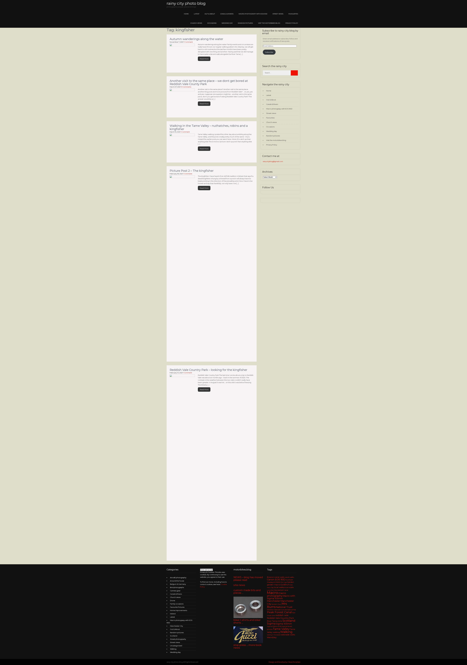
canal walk (279, 577)
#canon (270, 577)
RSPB (280, 621)
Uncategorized (176, 646)
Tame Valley (281, 629)
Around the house (177, 581)
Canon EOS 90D (276, 579)
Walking (173, 649)
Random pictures (245, 23)
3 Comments (186, 87)
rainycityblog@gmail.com (273, 161)
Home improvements (178, 610)
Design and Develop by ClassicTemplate (284, 662)
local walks (279, 587)
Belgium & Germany (178, 584)
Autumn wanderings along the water (196, 39)
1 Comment (188, 42)
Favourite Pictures (177, 607)
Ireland (172, 614)
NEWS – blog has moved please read (248, 578)
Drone (172, 601)
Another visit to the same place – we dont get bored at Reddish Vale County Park (209, 82)
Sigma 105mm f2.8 (274, 626)
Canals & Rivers (226, 14)
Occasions (211, 23)
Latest (196, 14)
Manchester (273, 601)
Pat (294, 610)
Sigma (271, 623)
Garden (290, 582)
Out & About (210, 14)
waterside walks (287, 635)
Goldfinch (285, 585)
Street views (278, 14)
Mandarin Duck (276, 604)
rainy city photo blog (186, 3)
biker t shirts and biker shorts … (247, 621)
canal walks (289, 577)
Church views (196, 23)
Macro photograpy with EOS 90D (253, 14)
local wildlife (289, 587)
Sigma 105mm (284, 623)
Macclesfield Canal (281, 590)
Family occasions (176, 604)
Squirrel (284, 626)
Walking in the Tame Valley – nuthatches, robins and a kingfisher (209, 127)
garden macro (273, 585)
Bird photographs (177, 587)
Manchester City (176, 626)
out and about (287, 610)
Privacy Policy (291, 23)
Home (186, 14)
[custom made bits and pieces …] (248, 617)
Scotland (173, 636)
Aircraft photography (178, 578)
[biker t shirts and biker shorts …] (248, 642)
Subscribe (269, 52)
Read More (204, 59)
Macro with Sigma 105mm (281, 597)
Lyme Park (270, 590)
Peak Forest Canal (279, 612)
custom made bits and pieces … (247, 591)
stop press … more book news (248, 646)
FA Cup (284, 582)
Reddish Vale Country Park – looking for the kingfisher (208, 370)
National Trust (284, 607)
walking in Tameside (273, 635)
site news (239, 585)
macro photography (276, 594)
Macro (272, 593)
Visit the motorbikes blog (269, 23)
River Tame (272, 621)
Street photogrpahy (178, 639)
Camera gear (175, 591)
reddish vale (281, 615)
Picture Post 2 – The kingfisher (192, 170)
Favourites (293, 14)
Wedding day (227, 23)
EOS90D (277, 582)
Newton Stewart (274, 610)
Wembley (272, 637)
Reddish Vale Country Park (280, 618)
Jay (272, 587)
